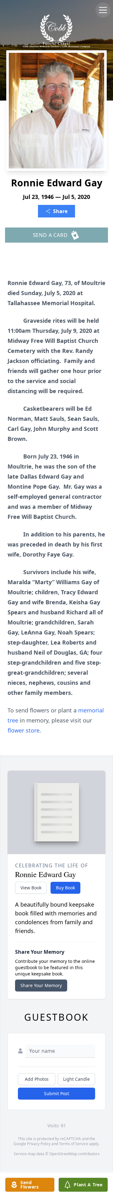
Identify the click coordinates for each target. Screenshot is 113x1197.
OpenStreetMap (63, 1153)
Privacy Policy (39, 1143)
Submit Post (56, 1093)
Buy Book (65, 888)
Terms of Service (73, 1143)
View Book (30, 888)
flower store (24, 730)
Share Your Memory (41, 985)
